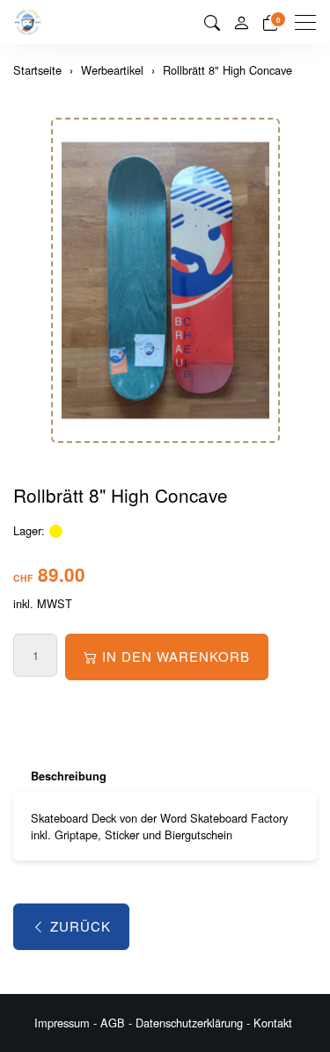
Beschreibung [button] (68, 776)
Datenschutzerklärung (189, 1022)
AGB (112, 1022)
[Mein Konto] (241, 22)
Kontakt (272, 1022)
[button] (212, 22)
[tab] (59, 776)
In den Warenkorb (176, 656)
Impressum (62, 1022)
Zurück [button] (80, 926)
